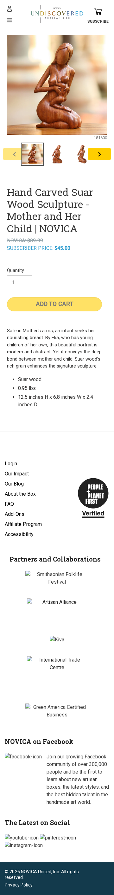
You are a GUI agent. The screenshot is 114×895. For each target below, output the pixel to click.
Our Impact (17, 474)
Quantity (15, 270)
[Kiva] (57, 640)
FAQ (9, 504)
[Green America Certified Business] (57, 711)
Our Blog (14, 484)
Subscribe (98, 21)
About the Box (20, 494)
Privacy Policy (19, 884)
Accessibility (19, 534)
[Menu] (9, 19)
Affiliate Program (23, 524)
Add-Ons (14, 514)
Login (11, 464)
